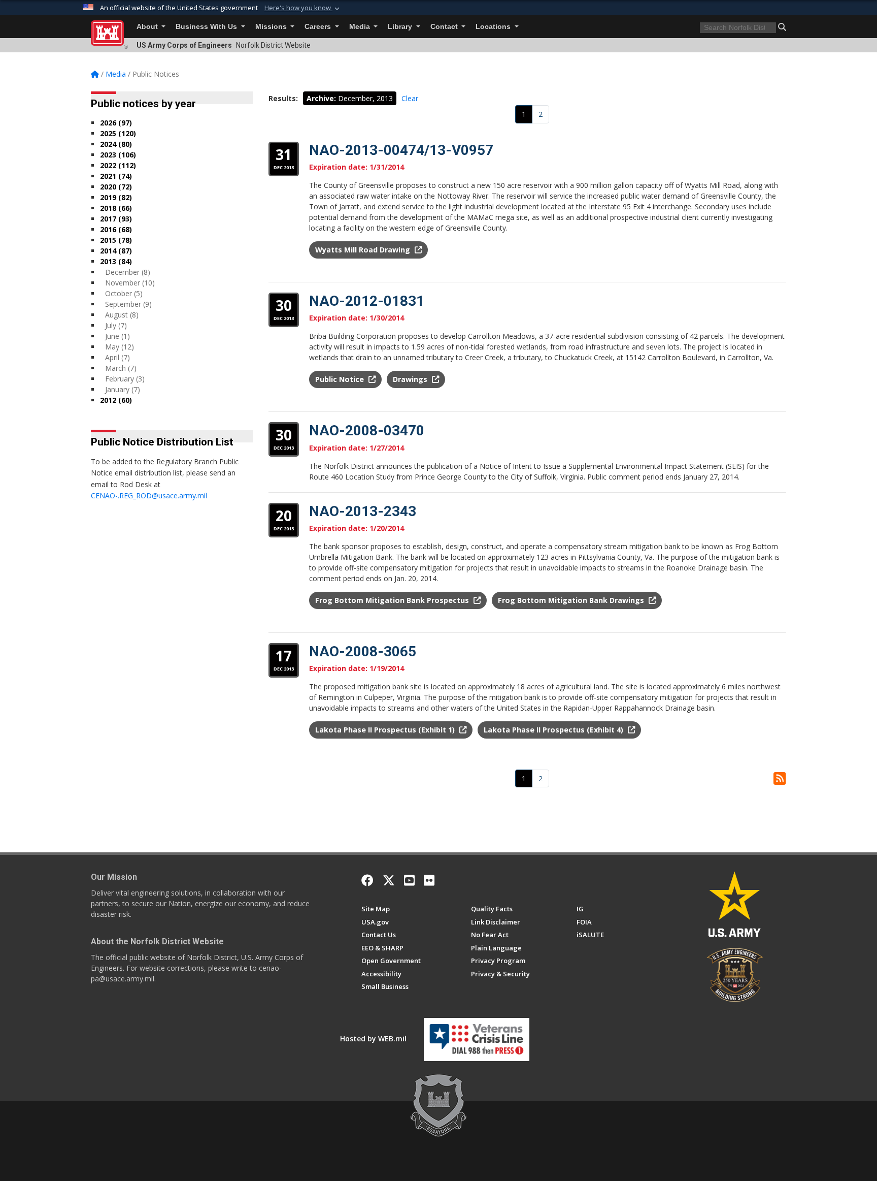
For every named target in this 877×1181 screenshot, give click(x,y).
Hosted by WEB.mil (373, 1038)
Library (401, 26)
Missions (272, 26)
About (148, 26)
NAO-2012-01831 (366, 301)
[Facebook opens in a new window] (367, 880)
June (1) (117, 336)
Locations (494, 26)
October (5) (124, 293)
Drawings (411, 379)
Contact (445, 26)
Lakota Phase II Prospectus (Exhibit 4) (554, 730)
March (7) (121, 368)
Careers (319, 26)
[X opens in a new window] (389, 880)
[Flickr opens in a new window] (429, 880)
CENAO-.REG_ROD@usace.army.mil (149, 495)
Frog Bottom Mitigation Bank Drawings (572, 600)
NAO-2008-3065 (362, 651)
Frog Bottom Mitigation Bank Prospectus (393, 600)
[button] (303, 8)
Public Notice (340, 379)
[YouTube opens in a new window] (409, 880)
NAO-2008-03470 (366, 430)
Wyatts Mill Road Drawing (363, 249)
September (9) (128, 304)
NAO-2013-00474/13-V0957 (401, 150)
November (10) (130, 283)
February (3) (125, 379)
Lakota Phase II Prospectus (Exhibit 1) (386, 730)
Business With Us (207, 26)
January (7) (122, 389)
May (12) (119, 347)
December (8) (127, 272)
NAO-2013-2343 (362, 511)
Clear (409, 98)
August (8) (122, 315)
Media (360, 26)
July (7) (116, 325)
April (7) (117, 357)
